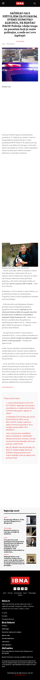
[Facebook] (15, 588)
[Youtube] (26, 588)
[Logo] (20, 3)
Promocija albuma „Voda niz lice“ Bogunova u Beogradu (14, 521)
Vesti (5, 517)
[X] (22, 588)
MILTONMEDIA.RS (20, 675)
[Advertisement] (20, 110)
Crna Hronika (20, 41)
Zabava (6, 554)
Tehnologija (7, 528)
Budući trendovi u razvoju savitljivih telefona (11, 532)
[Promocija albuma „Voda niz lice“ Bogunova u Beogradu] (31, 520)
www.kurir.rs (7, 387)
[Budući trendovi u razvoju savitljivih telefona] (31, 531)
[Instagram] (18, 588)
